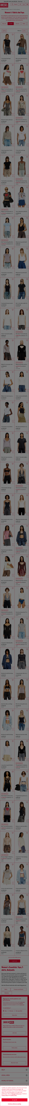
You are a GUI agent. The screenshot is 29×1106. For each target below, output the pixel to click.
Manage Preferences (16, 1093)
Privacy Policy (5, 1095)
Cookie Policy (13, 1095)
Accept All (14, 1100)
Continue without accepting (14, 1103)
